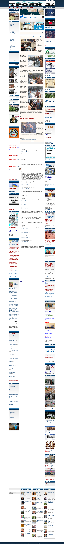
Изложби (52, 465)
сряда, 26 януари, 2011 (25, 241)
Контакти (51, 422)
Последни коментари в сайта (13, 45)
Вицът (10, 47)
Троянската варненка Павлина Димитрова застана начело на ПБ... (39, 493)
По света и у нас (12, 31)
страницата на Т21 (14, 124)
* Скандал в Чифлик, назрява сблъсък (13, 386)
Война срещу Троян (11, 376)
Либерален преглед (12, 413)
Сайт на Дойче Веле (12, 412)
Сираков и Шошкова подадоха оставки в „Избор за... (27, 530)
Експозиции (52, 420)
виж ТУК (18, 161)
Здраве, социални (12, 32)
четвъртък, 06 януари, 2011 (25, 151)
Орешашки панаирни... (39, 529)
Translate (14, 102)
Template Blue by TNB (19, 543)
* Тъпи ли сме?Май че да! (12, 335)
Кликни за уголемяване (48, 259)
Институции (47, 40)
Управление (31, 543)
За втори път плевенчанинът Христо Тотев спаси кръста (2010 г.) (29, 139)
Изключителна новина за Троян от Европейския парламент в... (51, 516)
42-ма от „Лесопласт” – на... (15, 90)
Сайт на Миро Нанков (12, 417)
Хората (50, 420)
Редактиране (29, 543)
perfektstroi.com (48, 226)
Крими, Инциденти (12, 39)
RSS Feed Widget (14, 60)
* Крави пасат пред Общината (12, 344)
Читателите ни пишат (12, 40)
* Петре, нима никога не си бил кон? (13, 350)
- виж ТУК (17, 159)
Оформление (33, 543)
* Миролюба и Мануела (11, 340)
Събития (47, 421)
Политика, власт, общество (13, 26)
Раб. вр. (50, 466)
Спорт (10, 38)
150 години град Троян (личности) (49, 432)
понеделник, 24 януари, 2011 (26, 232)
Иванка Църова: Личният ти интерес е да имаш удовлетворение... (39, 535)
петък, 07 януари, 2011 (25, 192)
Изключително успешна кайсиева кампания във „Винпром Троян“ (14, 12)
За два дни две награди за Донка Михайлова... (16, 80)
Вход (22, 543)
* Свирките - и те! (11, 337)
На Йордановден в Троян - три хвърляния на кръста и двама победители (30, 33)
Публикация (24, 543)
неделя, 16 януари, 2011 (25, 228)
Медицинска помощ (48, 41)
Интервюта (11, 25)
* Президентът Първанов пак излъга (13, 358)
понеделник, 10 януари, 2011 (26, 219)
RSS (36, 543)
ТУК (10, 156)
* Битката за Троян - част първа (13, 389)
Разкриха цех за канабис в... (27, 524)
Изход (35, 543)
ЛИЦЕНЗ (38, 543)
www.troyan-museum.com (50, 452)
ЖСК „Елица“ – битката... (39, 502)
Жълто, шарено (11, 41)
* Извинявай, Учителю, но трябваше (13, 368)
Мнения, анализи (12, 24)
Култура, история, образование (13, 33)
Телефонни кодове (48, 42)
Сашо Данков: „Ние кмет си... (16, 74)
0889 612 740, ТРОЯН (49, 101)
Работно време (48, 422)
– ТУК (49, 89)
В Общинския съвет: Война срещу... (15, 69)
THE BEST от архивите (12, 46)
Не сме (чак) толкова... (15, 84)
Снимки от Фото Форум (12, 418)
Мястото (47, 420)
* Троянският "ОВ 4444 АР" (12, 365)
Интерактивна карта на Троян (49, 45)
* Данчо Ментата (11, 354)
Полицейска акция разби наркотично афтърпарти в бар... (51, 507)
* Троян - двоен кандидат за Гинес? (13, 348)
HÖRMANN (50, 201)
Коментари (27, 543)
